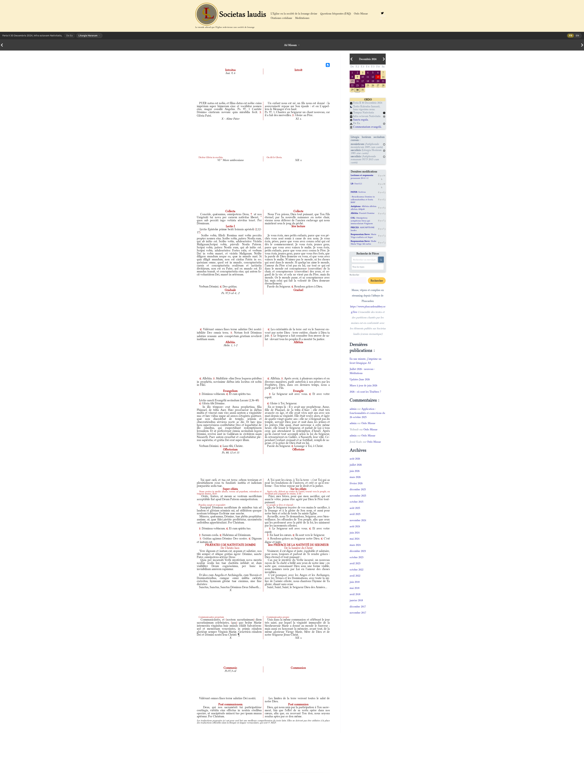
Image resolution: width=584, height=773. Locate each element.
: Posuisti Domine (363, 213)
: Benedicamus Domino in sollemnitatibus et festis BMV (363, 199)
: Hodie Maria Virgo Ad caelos (363, 242)
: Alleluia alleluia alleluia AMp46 (363, 207)
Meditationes (302, 17)
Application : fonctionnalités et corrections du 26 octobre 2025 (367, 413)
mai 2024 (354, 538)
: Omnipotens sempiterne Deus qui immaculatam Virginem (362, 220)
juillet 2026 (356, 464)
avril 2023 (355, 563)
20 (378, 81)
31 (362, 89)
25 (368, 85)
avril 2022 (355, 575)
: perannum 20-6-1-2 (362, 176)
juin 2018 (355, 581)
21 (383, 81)
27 (378, 85)
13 (378, 76)
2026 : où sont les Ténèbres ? (365, 391)
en (577, 35)
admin (353, 408)
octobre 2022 (356, 569)
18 (368, 81)
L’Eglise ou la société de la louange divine (294, 13)
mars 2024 (355, 544)
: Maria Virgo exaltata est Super (363, 235)
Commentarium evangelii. (367, 126)
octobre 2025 (356, 501)
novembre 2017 (358, 612)
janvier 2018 (356, 600)
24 (362, 85)
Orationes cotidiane (281, 17)
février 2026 (356, 483)
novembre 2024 (358, 520)
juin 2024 (355, 532)
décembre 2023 (358, 551)
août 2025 (355, 507)
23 (357, 85)
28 (383, 85)
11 (368, 76)
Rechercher (354, 274)
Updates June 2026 (360, 379)
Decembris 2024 (367, 59)
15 (352, 81)
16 (357, 81)
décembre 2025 (358, 489)
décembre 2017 (358, 606)
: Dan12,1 (356, 183)
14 (383, 76)
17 (362, 81)
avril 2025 (355, 514)
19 (373, 81)
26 (373, 85)
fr (570, 35)
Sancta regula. (360, 119)
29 (352, 89)
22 (352, 85)
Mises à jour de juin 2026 (363, 385)
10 (362, 76)
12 (373, 76)
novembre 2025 (358, 495)
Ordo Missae (361, 13)
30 (357, 89)
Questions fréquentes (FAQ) (335, 13)
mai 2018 (354, 587)
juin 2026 (355, 470)
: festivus (358, 192)
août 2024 (355, 526)
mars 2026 (355, 477)
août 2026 (355, 458)
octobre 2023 (356, 557)
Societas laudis (242, 14)
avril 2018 (355, 594)
